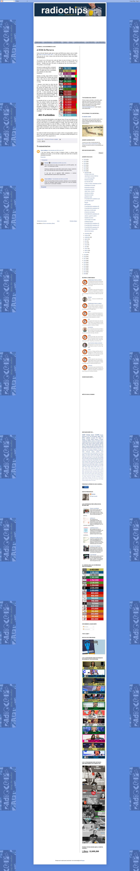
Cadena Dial (85, 442)
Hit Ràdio (94, 476)
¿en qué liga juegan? (89, 200)
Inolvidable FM (99, 476)
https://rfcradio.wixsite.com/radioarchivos (90, 143)
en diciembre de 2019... (90, 189)
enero (86, 252)
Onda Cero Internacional (98, 477)
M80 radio (100, 436)
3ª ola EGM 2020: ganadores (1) (92, 227)
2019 (85, 254)
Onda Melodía (95, 459)
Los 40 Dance (100, 453)
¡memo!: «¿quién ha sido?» (91, 215)
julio (86, 241)
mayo (86, 244)
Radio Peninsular (86, 451)
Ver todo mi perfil (93, 496)
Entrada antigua (73, 221)
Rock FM (86, 444)
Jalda (89, 349)
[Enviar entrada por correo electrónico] (60, 139)
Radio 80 (84, 449)
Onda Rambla (100, 457)
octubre (86, 235)
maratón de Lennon (89, 217)
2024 (85, 163)
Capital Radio (87, 468)
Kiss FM (90, 442)
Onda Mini (84, 457)
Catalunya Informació (86, 465)
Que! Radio (96, 462)
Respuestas (44, 160)
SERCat (96, 458)
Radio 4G (101, 449)
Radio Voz (100, 444)
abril (86, 246)
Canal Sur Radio (96, 442)
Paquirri (86, 202)
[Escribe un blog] (40, 141)
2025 (85, 161)
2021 (85, 169)
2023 (85, 165)
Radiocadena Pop (85, 464)
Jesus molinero (44, 150)
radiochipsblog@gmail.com (88, 107)
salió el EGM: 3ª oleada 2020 (91, 229)
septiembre (87, 237)
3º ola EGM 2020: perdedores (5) (92, 206)
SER (42, 139)
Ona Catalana (100, 461)
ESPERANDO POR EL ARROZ (95, 280)
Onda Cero (90, 435)
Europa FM (94, 438)
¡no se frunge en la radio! (90, 219)
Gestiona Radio (93, 454)
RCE (90, 444)
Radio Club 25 (100, 469)
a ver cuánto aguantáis (90, 178)
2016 (85, 260)
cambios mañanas (79, 42)
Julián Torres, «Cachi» (89, 191)
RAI (102, 465)
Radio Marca (100, 440)
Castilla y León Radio (99, 464)
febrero (86, 250)
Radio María (84, 472)
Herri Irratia (101, 468)
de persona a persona (89, 187)
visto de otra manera (89, 231)
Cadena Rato (89, 459)
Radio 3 (84, 439)
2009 (85, 273)
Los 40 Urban (96, 450)
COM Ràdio (90, 450)
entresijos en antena (89, 193)
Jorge (89, 287)
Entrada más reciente (42, 221)
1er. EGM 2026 (90, 42)
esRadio (88, 438)
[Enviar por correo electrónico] (38, 141)
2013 (85, 266)
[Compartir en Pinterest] (44, 141)
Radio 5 (101, 438)
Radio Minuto (89, 472)
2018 (85, 256)
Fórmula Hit (89, 476)
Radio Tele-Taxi (85, 450)
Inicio (58, 221)
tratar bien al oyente (89, 195)
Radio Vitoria (96, 466)
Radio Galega (98, 446)
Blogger (82, 860)
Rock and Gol (94, 455)
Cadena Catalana (95, 451)
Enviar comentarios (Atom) (49, 223)
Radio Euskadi (95, 443)
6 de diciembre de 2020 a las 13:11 (58, 162)
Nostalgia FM (90, 477)
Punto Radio (90, 439)
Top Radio (88, 454)
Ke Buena (90, 469)
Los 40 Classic (89, 449)
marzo (86, 248)
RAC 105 (84, 458)
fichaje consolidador (94, 508)
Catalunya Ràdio (86, 440)
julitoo (89, 335)
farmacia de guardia (89, 179)
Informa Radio (85, 469)
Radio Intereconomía (95, 447)
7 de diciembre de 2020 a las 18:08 (60, 179)
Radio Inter (101, 450)
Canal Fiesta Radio (93, 453)
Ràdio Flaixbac (100, 455)
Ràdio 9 (83, 454)
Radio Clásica (88, 443)
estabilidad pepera (94, 527)
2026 (85, 159)
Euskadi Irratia (94, 461)
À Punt (93, 457)
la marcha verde (86, 116)
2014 (85, 264)
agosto (86, 239)
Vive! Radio (93, 480)
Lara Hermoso (48, 42)
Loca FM (93, 469)
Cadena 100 (94, 440)
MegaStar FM (96, 449)
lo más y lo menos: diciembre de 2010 (93, 183)
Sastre (65, 42)
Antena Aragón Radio (93, 473)
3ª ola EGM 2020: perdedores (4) (92, 208)
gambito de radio (88, 197)
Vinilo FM (86, 473)
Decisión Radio (88, 461)
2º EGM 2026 (57, 42)
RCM (100, 459)
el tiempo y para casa (89, 174)
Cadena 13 (84, 459)
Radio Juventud (93, 470)
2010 (85, 271)
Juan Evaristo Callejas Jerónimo (95, 343)
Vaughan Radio (88, 480)
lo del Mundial (93, 554)
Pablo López (38, 42)
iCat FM (99, 458)
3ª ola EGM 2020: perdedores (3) (92, 214)
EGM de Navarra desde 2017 (46, 54)
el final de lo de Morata (90, 212)
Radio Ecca (101, 462)
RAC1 (83, 438)
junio (86, 242)
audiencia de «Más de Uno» (96, 537)
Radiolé (88, 446)
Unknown (90, 365)
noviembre (87, 233)
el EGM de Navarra (89, 221)
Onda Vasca (89, 457)
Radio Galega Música (89, 466)
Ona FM (99, 465)
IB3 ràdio (99, 454)
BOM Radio (92, 464)
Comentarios (87, 629)
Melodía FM (92, 446)
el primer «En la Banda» (95, 546)
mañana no (92, 518)
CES (102, 458)
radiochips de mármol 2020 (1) (91, 176)
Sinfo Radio (95, 472)
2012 (85, 268)
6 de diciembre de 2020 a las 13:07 (56, 150)
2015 (85, 262)
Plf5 (89, 319)
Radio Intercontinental (90, 458)
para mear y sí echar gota (90, 210)
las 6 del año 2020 (89, 181)
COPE (97, 435)
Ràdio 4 (84, 446)
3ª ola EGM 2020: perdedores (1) (92, 225)
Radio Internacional (86, 470)
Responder (43, 157)
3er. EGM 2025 (100, 42)
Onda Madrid (95, 444)
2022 (85, 167)
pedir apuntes (88, 204)
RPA (96, 469)
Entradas (86, 626)
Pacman (52, 139)
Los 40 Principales (92, 436)
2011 (85, 269)
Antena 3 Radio (99, 439)
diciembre (87, 172)
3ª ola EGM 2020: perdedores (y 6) (92, 198)
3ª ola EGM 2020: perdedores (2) (92, 223)
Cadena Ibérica (100, 473)
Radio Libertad (100, 470)
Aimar (70, 42)
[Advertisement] (70, 28)
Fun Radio (84, 476)
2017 (85, 258)
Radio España (87, 447)
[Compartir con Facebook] (43, 141)
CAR (96, 457)
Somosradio (100, 472)
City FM (92, 465)
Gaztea (96, 465)
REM (83, 466)
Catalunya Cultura (94, 468)
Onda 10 (84, 462)
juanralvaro (90, 327)
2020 (85, 170)
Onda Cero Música (90, 462)
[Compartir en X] (41, 141)
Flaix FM (101, 447)
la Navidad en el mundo (90, 185)
